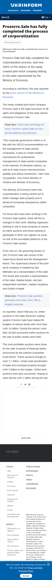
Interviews (32, 471)
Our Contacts (13, 535)
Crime (10, 510)
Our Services (13, 546)
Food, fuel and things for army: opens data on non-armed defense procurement (24, 128)
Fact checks (12, 490)
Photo (29, 475)
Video (29, 480)
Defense (11, 495)
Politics (10, 482)
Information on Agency (13, 529)
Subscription (13, 10)
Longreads (32, 484)
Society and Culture (12, 500)
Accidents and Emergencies (13, 515)
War (9, 471)
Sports (10, 505)
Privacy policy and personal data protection (15, 552)
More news (26, 438)
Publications (33, 467)
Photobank (37, 10)
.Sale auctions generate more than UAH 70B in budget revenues (24, 300)
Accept (26, 576)
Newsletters (26, 10)
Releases (31, 488)
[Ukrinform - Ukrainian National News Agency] (26, 5)
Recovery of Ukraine (12, 476)
